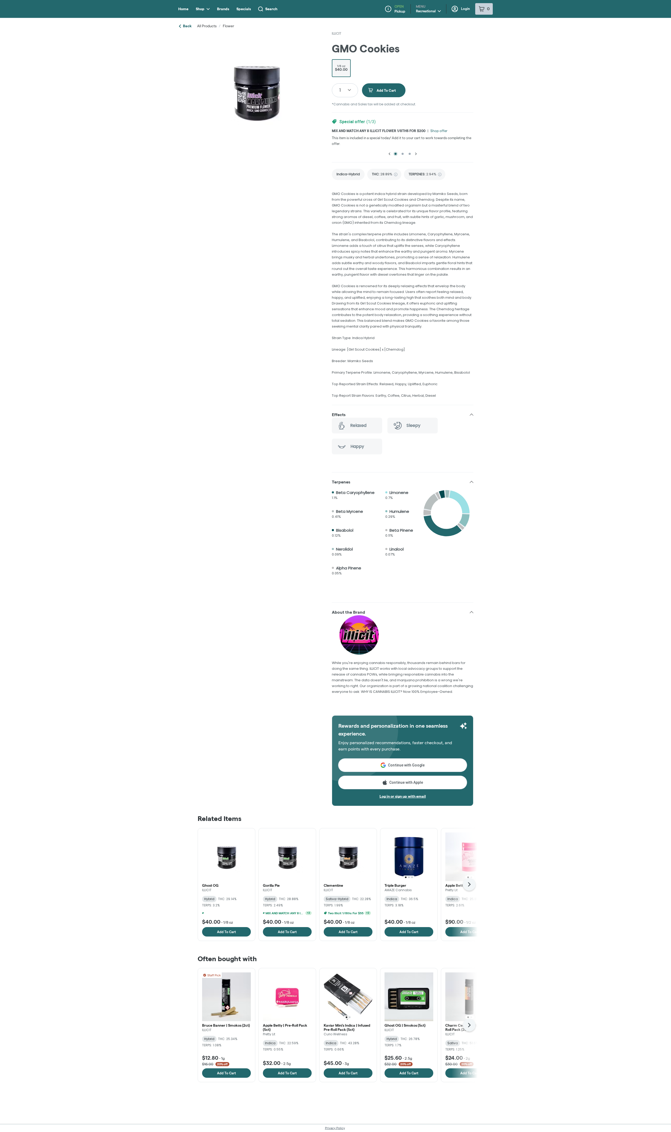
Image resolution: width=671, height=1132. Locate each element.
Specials (243, 9)
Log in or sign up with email (403, 796)
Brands (223, 9)
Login (465, 8)
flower (228, 26)
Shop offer (438, 131)
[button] (402, 414)
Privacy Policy (335, 1128)
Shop (200, 9)
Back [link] (187, 26)
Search (271, 9)
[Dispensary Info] (388, 9)
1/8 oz (341, 68)
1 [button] (340, 90)
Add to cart (226, 932)
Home (183, 9)
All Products (207, 26)
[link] (348, 174)
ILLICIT (336, 33)
